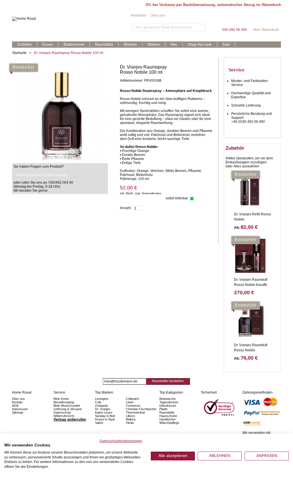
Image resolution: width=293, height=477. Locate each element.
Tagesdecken (168, 402)
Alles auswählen (246, 166)
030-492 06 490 (234, 20)
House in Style (105, 419)
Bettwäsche (167, 398)
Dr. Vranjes (102, 409)
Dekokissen (167, 405)
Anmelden (138, 15)
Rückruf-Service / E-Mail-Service (41, 175)
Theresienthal (135, 412)
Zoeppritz (101, 405)
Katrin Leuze (103, 412)
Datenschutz (62, 412)
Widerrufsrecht (64, 416)
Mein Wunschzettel (67, 405)
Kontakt (17, 402)
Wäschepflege (169, 422)
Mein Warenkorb (266, 20)
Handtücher (167, 419)
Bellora (131, 419)
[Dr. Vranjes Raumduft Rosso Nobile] (250, 321)
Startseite (19, 53)
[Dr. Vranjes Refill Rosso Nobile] (250, 190)
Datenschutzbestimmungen (121, 441)
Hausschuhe (168, 416)
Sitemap (17, 412)
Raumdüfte (167, 412)
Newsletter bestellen (168, 381)
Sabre (99, 422)
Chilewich (132, 398)
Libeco (130, 416)
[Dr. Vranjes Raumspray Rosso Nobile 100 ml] (60, 67)
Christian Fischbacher (141, 409)
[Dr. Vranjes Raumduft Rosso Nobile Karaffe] (250, 255)
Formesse (133, 405)
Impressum (20, 409)
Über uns (158, 15)
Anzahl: (126, 208)
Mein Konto (61, 398)
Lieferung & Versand (68, 409)
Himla (130, 422)
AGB (15, 405)
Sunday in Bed (105, 416)
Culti (98, 402)
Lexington (101, 398)
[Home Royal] (71, 19)
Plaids (163, 409)
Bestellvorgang (64, 402)
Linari (129, 402)
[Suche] (200, 27)
